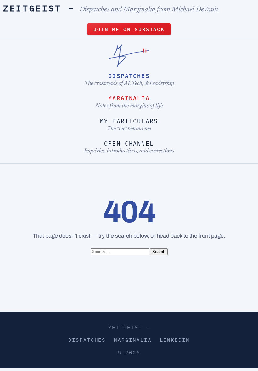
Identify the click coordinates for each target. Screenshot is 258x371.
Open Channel (129, 143)
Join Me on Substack (129, 29)
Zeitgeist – (39, 8)
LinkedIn (175, 340)
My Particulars (129, 121)
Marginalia (129, 98)
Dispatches (129, 76)
